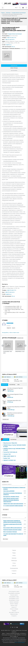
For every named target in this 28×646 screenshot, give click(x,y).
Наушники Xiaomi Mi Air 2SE (14, 400)
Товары (14, 552)
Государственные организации (19, 12)
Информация (14, 65)
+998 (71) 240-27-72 (11, 37)
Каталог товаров (14, 603)
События (14, 565)
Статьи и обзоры (14, 609)
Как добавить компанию (14, 593)
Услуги (14, 555)
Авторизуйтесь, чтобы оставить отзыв (10, 332)
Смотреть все (20, 337)
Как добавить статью (14, 600)
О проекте (14, 570)
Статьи (14, 563)
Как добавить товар (14, 596)
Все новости (5, 509)
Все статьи (5, 539)
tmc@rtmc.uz (8, 44)
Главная (3, 12)
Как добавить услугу (14, 598)
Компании (8, 12)
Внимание (4, 384)
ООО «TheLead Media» (20, 642)
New (18, 384)
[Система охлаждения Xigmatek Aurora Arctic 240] (4, 389)
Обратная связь (14, 614)
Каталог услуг (14, 605)
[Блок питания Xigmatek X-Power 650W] (4, 396)
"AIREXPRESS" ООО (19, 351)
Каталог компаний (14, 602)
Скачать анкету (14, 595)
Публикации (14, 560)
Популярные (12, 384)
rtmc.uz (13, 46)
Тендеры (14, 610)
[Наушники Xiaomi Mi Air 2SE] (4, 402)
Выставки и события (14, 612)
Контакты (14, 573)
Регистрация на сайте (14, 591)
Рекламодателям (14, 568)
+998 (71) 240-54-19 (9, 39)
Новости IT (14, 607)
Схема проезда (14, 68)
